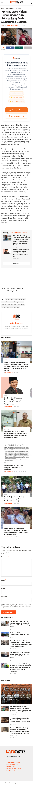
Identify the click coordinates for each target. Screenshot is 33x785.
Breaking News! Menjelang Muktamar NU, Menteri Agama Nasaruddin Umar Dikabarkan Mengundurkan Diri (21, 253)
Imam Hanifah (8, 406)
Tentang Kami (10, 762)
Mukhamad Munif (9, 372)
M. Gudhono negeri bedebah (10, 307)
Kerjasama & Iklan (11, 768)
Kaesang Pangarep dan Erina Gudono (13, 304)
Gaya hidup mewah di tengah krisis (12, 302)
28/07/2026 (6, 702)
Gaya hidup (18, 8)
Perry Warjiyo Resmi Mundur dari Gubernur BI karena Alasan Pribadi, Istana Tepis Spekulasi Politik (16, 697)
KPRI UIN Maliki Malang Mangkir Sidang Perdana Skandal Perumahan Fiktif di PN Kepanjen (20, 720)
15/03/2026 (13, 629)
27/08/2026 (16, 247)
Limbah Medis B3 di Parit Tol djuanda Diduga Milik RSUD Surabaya (13, 467)
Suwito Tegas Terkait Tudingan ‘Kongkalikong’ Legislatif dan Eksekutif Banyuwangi (14, 499)
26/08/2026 (16, 258)
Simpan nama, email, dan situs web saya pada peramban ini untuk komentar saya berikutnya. (17, 606)
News (5, 395)
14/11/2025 (13, 673)
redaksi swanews (12, 25)
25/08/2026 (16, 537)
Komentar (5, 557)
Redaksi (18, 762)
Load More (16, 263)
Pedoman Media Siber (12, 764)
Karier (19, 768)
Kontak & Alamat (10, 770)
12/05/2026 (13, 737)
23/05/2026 (13, 724)
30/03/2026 (13, 637)
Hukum (5, 359)
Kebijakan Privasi (10, 766)
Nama (3, 580)
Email (3, 588)
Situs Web (4, 596)
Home (2, 8)
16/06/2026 (13, 660)
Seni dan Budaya (10, 8)
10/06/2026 (13, 714)
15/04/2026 (13, 648)
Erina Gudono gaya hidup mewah (15, 299)
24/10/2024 (24, 25)
